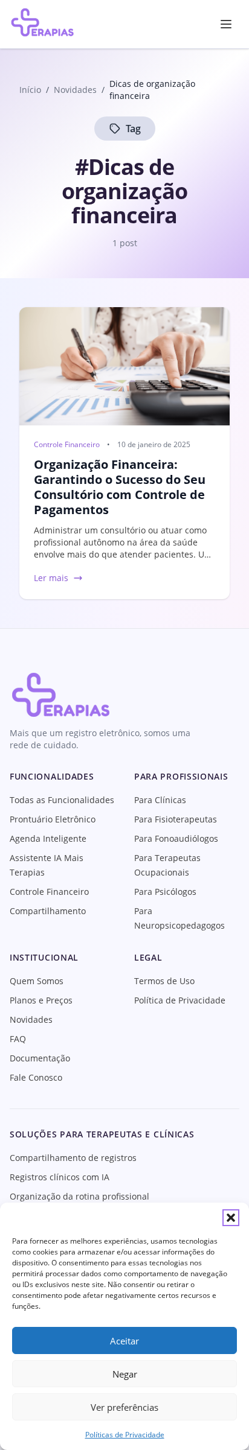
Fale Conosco (36, 1077)
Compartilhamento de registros (73, 1157)
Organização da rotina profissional (79, 1196)
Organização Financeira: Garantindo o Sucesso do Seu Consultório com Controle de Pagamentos (119, 487)
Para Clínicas (160, 800)
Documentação (40, 1058)
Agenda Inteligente (48, 838)
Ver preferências (124, 1407)
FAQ (18, 1039)
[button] (231, 1218)
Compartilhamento (48, 911)
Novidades (31, 1019)
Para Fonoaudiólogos (176, 838)
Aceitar (124, 1341)
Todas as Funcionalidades (62, 800)
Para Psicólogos (165, 891)
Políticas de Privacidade (124, 1434)
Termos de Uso (164, 981)
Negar (124, 1374)
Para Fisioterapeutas (175, 819)
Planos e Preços (41, 1000)
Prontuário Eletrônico (52, 819)
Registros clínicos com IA (59, 1177)
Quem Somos (36, 981)
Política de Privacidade (179, 1000)
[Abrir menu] (226, 24)
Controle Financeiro (67, 445)
